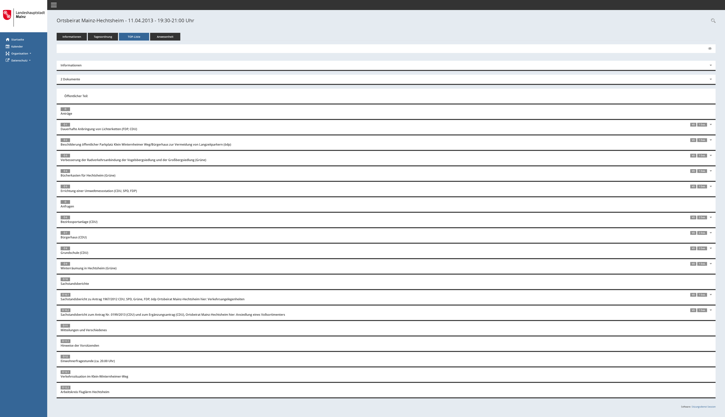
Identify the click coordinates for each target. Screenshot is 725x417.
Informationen (71, 36)
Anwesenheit (165, 36)
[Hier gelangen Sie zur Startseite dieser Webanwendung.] (23, 17)
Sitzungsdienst (704, 406)
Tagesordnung (103, 36)
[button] (23, 53)
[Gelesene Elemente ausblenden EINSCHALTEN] (710, 48)
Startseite (17, 39)
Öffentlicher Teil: (76, 96)
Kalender (17, 46)
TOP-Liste (134, 36)
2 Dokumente (70, 79)
